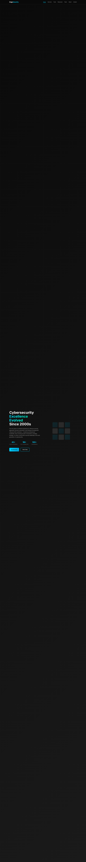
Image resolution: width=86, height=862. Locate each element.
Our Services (14, 449)
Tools (54, 2)
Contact (75, 2)
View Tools (24, 449)
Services (50, 2)
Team (65, 2)
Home (44, 2)
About (70, 2)
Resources (60, 2)
